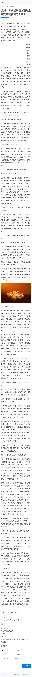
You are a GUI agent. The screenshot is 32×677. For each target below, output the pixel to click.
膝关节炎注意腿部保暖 (7, 631)
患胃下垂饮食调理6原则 (12, 620)
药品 (16, 612)
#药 (2, 636)
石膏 (7, 612)
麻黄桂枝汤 (4, 633)
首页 (8, 6)
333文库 (16, 2)
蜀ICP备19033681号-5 (22, 674)
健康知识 (13, 6)
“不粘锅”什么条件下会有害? (13, 617)
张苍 (12, 612)
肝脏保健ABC (5, 642)
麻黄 (3, 612)
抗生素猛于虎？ (5, 628)
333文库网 (13, 674)
